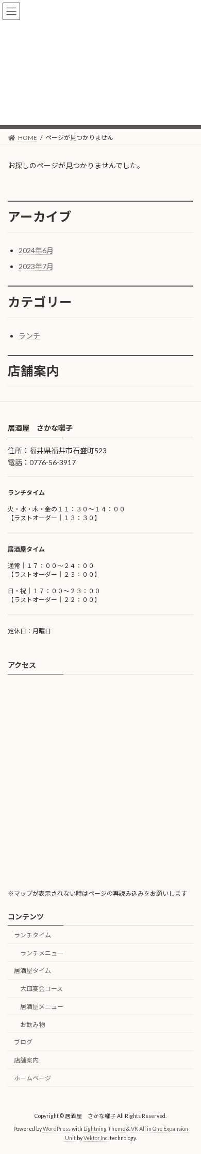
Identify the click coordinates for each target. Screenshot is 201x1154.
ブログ (23, 1042)
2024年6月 (36, 250)
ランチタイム (32, 935)
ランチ (29, 335)
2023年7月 (36, 266)
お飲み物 (32, 1024)
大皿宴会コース (41, 988)
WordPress (57, 1129)
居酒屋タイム (32, 971)
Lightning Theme (104, 1129)
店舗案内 (26, 1060)
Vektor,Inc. (96, 1138)
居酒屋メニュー (41, 1006)
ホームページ (32, 1078)
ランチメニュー (41, 953)
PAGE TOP (185, 1108)
